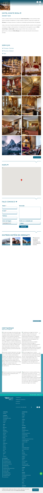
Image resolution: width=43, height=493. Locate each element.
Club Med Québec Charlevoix (7, 418)
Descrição (21, 205)
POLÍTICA (18, 403)
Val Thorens (23, 453)
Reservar (37, 157)
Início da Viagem (6, 221)
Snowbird (4, 446)
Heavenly (4, 434)
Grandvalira (4, 413)
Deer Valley (4, 433)
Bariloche (23, 413)
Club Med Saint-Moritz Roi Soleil (26, 475)
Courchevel (23, 437)
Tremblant (4, 421)
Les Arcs (23, 443)
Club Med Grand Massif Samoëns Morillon (8, 468)
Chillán (23, 421)
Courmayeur (23, 462)
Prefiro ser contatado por (26, 221)
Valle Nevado (23, 425)
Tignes (23, 450)
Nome (4, 205)
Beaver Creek (4, 427)
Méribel (23, 446)
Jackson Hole (5, 436)
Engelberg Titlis (24, 478)
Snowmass (4, 447)
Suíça (9, 15)
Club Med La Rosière (5, 471)
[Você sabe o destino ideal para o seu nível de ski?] (11, 361)
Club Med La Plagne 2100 (25, 440)
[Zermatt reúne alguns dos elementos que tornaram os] (11, 341)
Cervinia (23, 459)
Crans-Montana (24, 476)
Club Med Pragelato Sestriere (7, 474)
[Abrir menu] (40, 4)
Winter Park (4, 456)
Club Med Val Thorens (25, 436)
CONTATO (18, 401)
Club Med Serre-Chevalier (6, 475)
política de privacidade (20, 490)
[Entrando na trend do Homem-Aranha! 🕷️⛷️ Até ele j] (11, 381)
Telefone (4, 215)
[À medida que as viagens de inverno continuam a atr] (31, 341)
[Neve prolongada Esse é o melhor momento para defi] (31, 361)
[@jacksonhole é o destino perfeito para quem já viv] (31, 381)
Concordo (35, 489)
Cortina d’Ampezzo (24, 461)
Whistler (4, 422)
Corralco (23, 422)
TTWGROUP (18, 397)
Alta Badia (23, 458)
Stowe (4, 450)
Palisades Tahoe (5, 443)
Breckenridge (4, 430)
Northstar (4, 440)
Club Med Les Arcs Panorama (7, 462)
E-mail (4, 210)
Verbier (23, 482)
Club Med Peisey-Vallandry (25, 447)
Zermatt (4, 15)
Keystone (4, 437)
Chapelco (23, 416)
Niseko (23, 470)
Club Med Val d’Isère (5, 465)
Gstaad (23, 479)
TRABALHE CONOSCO (20, 399)
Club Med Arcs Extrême (6, 459)
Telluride (4, 453)
